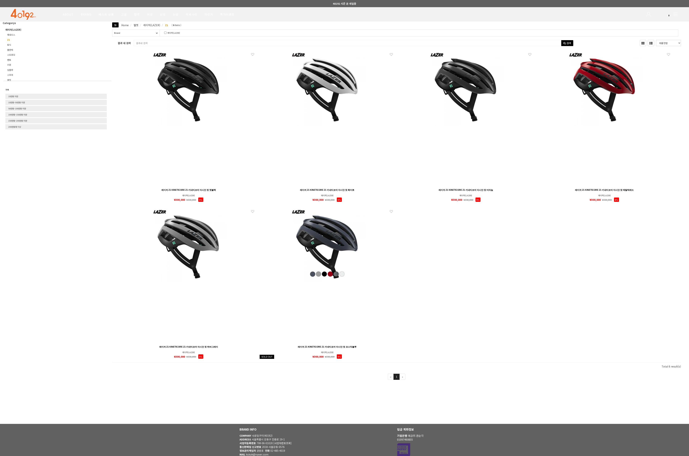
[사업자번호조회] (282, 443)
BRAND (86, 14)
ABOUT (68, 14)
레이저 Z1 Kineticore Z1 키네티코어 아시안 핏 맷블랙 (188, 190)
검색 (568, 43)
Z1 (166, 25)
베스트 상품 (106, 14)
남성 (163, 14)
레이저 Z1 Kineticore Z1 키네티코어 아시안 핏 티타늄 (466, 190)
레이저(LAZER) (151, 25)
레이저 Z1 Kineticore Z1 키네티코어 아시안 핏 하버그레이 (188, 347)
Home (125, 25)
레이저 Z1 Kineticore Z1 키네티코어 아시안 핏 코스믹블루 (327, 347)
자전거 (208, 14)
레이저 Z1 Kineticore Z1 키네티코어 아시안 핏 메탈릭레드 (604, 190)
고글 (124, 14)
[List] (651, 43)
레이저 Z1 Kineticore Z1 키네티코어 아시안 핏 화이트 (327, 190)
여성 (150, 14)
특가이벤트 (227, 14)
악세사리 (191, 14)
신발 (176, 14)
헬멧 (137, 14)
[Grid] (643, 43)
